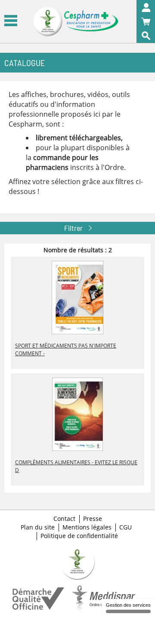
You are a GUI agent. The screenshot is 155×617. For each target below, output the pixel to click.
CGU (125, 527)
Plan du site (38, 527)
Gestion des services (128, 605)
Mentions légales (87, 527)
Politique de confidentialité (79, 536)
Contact (64, 519)
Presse (92, 519)
